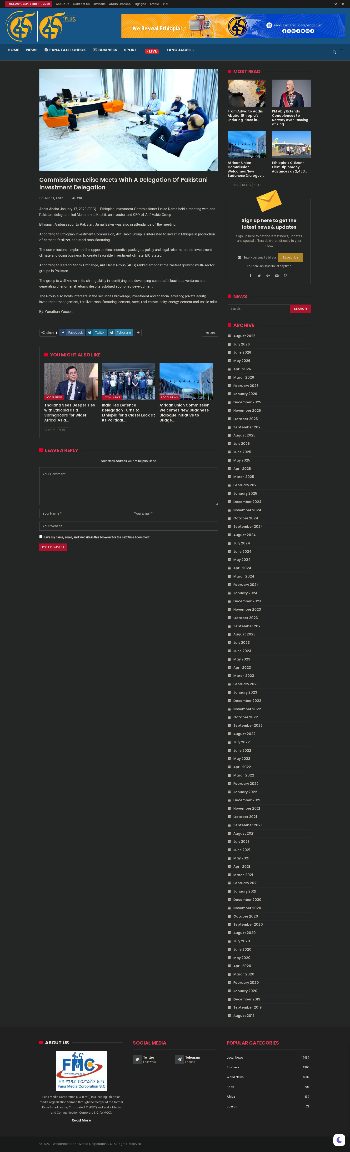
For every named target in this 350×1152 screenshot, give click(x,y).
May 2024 (241, 559)
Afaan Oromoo (120, 4)
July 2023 (241, 642)
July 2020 (241, 941)
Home (13, 50)
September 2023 (248, 626)
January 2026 (245, 393)
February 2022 (246, 783)
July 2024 (241, 543)
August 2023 (244, 634)
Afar (165, 4)
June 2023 (242, 651)
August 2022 (244, 733)
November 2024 (247, 510)
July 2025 (241, 443)
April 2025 (242, 468)
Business (107, 50)
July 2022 (241, 742)
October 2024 (245, 518)
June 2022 (242, 750)
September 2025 (248, 427)
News (32, 50)
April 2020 (242, 966)
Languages (179, 50)
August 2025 (244, 435)
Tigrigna (140, 4)
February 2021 (245, 883)
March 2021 (243, 875)
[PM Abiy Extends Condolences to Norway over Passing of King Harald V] (291, 93)
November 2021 (246, 808)
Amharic (99, 4)
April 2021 (241, 866)
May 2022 (241, 758)
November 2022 (247, 709)
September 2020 (248, 924)
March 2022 (243, 775)
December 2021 (246, 800)
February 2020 (246, 982)
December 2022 (247, 700)
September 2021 (247, 825)
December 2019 (246, 999)
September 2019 (247, 1007)
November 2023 (247, 609)
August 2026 (244, 336)
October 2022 (245, 717)
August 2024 (244, 535)
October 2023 (245, 617)
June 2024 (242, 551)
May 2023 (241, 659)
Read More (81, 1120)
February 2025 (246, 485)
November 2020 (247, 908)
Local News (54, 397)
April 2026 (242, 369)
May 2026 (241, 360)
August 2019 (244, 1015)
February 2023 (246, 684)
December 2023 (247, 601)
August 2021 (244, 833)
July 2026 (241, 344)
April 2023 (242, 667)
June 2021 (241, 850)
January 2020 (245, 991)
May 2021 (241, 858)
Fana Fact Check (67, 50)
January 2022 (245, 792)
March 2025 (243, 476)
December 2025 (247, 402)
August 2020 (244, 932)
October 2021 (245, 816)
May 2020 (241, 957)
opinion (232, 1106)
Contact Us (81, 4)
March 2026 (243, 377)
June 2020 (242, 949)
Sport (130, 50)
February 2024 (246, 584)
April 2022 (242, 767)
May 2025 (241, 460)
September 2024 (248, 526)
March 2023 (243, 675)
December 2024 (247, 501)
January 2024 (245, 593)
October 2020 (245, 916)
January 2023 (245, 692)
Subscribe (290, 257)
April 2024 (242, 568)
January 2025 (245, 493)
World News (235, 1077)
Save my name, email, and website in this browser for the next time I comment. (97, 537)
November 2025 (247, 410)
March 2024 (243, 576)
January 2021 (244, 891)
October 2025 (245, 418)
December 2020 (247, 899)
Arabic (154, 4)
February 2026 (246, 385)
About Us (62, 4)
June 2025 (242, 452)
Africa (231, 1096)
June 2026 (242, 352)
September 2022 (248, 725)
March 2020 (243, 974)
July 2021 (241, 841)
